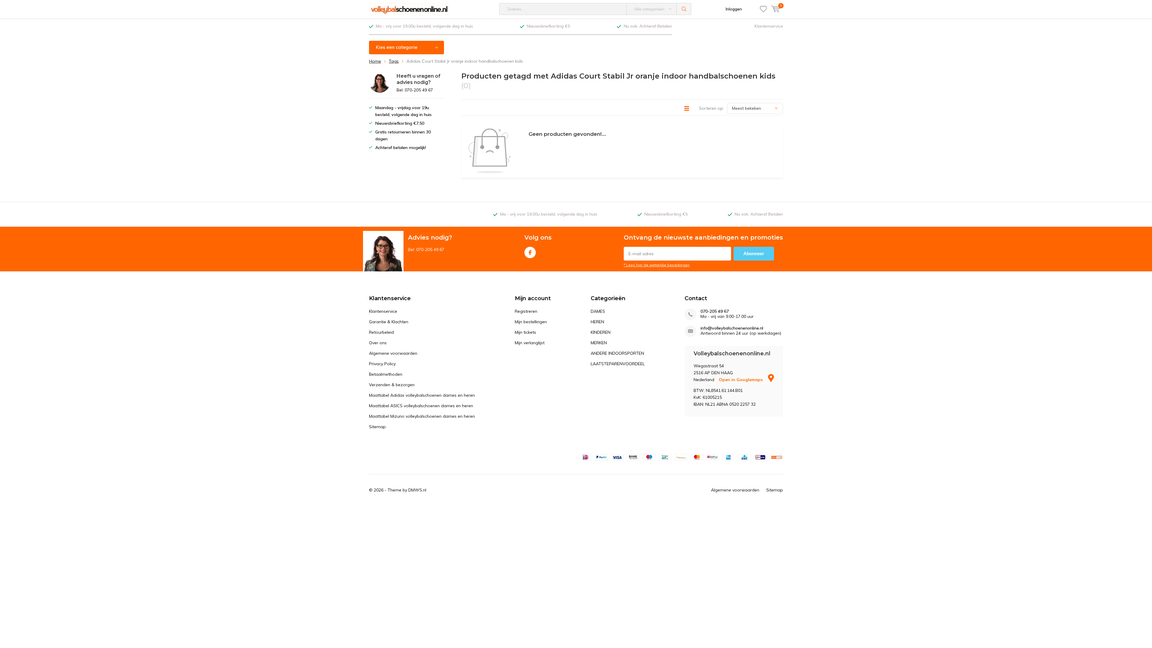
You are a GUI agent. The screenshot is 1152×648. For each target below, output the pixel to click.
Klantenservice (768, 26)
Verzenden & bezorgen (392, 384)
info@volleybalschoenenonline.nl (731, 328)
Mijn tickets (525, 332)
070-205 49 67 (714, 311)
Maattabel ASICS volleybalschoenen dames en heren (421, 405)
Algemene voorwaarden (393, 353)
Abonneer (753, 253)
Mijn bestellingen (531, 321)
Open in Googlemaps (741, 379)
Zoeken (684, 9)
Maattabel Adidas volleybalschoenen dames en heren (422, 395)
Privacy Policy (382, 363)
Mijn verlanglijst (529, 342)
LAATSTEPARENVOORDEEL (618, 363)
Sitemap (377, 426)
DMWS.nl (417, 490)
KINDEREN (600, 332)
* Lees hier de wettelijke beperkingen (657, 265)
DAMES (598, 311)
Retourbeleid (381, 332)
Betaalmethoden (385, 374)
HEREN (597, 321)
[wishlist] (763, 9)
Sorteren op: (711, 108)
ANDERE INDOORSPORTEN (617, 353)
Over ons (378, 342)
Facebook (530, 252)
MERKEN (599, 342)
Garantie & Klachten (388, 321)
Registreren (526, 311)
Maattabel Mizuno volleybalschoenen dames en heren (422, 416)
